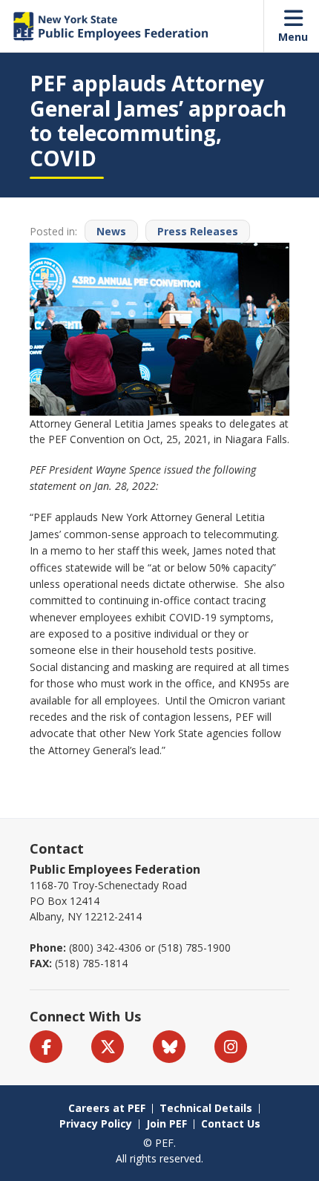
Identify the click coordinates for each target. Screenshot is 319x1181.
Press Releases (197, 231)
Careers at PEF (106, 1108)
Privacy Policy (95, 1123)
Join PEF (166, 1123)
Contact (57, 848)
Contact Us (230, 1123)
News (111, 231)
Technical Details (206, 1108)
